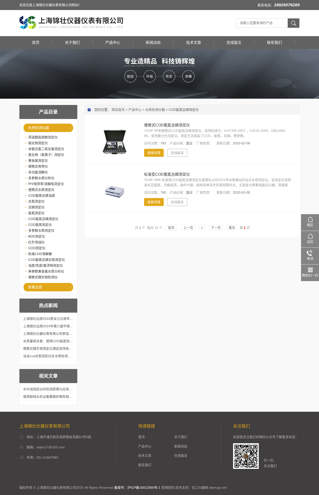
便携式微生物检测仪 (43, 277)
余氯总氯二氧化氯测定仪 (46, 149)
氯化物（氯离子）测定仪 (46, 155)
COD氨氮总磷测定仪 (43, 219)
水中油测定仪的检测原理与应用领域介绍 (52, 389)
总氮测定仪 (36, 201)
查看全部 (35, 287)
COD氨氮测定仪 (40, 225)
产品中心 (112, 43)
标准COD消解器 (40, 254)
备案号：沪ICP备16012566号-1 (137, 487)
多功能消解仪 (38, 172)
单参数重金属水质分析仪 (46, 271)
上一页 (188, 228)
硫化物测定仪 (38, 143)
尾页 (232, 228)
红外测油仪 (36, 242)
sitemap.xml (218, 487)
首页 (35, 43)
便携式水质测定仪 (41, 190)
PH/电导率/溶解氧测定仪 (46, 184)
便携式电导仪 (38, 166)
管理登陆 (167, 487)
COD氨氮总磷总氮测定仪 (46, 259)
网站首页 (118, 110)
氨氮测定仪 (36, 213)
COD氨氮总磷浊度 (41, 195)
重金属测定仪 (38, 160)
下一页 (216, 228)
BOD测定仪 (36, 236)
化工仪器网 (200, 487)
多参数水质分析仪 (41, 178)
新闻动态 (153, 43)
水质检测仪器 (38, 128)
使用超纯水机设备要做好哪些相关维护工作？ (56, 396)
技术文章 (193, 43)
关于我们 (72, 43)
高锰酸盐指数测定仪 (43, 137)
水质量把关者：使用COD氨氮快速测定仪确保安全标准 (62, 341)
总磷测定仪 (36, 207)
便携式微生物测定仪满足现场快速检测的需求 (56, 348)
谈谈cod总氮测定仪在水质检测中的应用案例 (55, 356)
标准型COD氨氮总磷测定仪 (167, 174)
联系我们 (274, 43)
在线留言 (234, 43)
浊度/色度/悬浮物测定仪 (45, 265)
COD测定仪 (36, 248)
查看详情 (153, 153)
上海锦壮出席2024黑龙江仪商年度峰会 (51, 319)
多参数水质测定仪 (41, 230)
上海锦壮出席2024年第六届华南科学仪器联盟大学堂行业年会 (67, 326)
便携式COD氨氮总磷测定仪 (167, 125)
